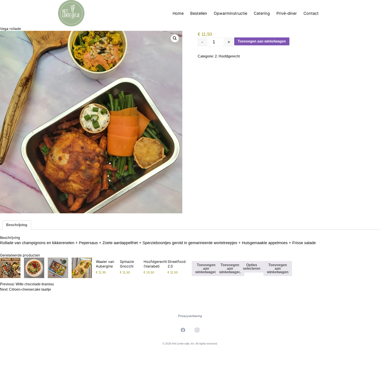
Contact (311, 13)
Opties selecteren (251, 266)
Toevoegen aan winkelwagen (262, 41)
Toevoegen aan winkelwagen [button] (206, 268)
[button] (175, 38)
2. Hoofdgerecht (227, 56)
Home (178, 13)
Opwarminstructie (230, 13)
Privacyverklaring (190, 316)
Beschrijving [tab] (16, 225)
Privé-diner (286, 13)
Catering (262, 13)
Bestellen (198, 13)
